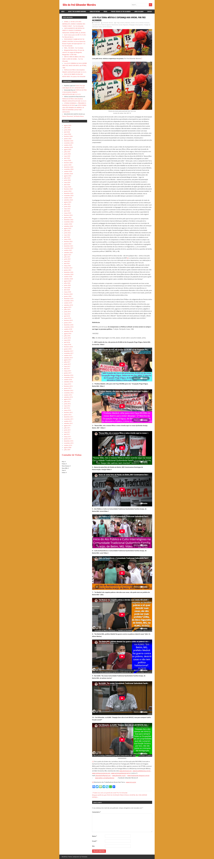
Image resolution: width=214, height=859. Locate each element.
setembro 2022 (68, 226)
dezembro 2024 (68, 167)
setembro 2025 (68, 147)
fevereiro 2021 (68, 268)
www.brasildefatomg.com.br (141, 771)
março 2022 (67, 239)
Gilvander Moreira (108, 22)
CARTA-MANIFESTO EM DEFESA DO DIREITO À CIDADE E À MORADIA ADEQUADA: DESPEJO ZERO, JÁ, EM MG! (74, 30)
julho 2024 (67, 178)
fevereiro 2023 (68, 215)
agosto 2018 (67, 333)
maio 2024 (67, 182)
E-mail (94, 841)
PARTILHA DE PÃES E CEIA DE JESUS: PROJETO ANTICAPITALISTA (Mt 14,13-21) (74, 92)
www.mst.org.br (131, 782)
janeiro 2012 (67, 414)
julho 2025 (67, 152)
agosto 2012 (67, 399)
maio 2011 (67, 432)
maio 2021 (67, 261)
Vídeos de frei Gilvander (105, 27)
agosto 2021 (67, 255)
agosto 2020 (67, 281)
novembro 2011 (68, 419)
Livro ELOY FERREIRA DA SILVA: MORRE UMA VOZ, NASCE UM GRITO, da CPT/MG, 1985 (74, 65)
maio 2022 (67, 235)
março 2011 (67, 436)
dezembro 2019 (68, 298)
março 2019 (67, 318)
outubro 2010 (68, 445)
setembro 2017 (68, 358)
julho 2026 (67, 127)
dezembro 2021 (68, 246)
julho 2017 (67, 362)
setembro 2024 (68, 173)
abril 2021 (67, 263)
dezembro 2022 (68, 219)
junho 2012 (67, 404)
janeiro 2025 (67, 165)
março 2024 (67, 187)
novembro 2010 (68, 443)
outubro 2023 (68, 197)
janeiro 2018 (67, 349)
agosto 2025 (67, 149)
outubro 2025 (68, 145)
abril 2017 (67, 368)
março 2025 (67, 160)
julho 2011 (67, 428)
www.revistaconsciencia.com (101, 773)
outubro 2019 (68, 303)
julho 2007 (67, 449)
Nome (94, 836)
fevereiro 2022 (68, 241)
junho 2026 (67, 130)
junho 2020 (67, 285)
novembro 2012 (68, 393)
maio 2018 (67, 340)
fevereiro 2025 (68, 162)
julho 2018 (67, 336)
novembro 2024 (68, 169)
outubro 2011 (68, 421)
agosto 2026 (67, 125)
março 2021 (67, 265)
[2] (127, 258)
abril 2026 (67, 132)
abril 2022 (67, 237)
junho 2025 (67, 154)
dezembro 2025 (68, 141)
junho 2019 (67, 311)
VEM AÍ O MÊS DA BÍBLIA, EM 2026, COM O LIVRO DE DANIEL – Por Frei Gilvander (73, 59)
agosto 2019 (67, 307)
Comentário (96, 812)
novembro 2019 (68, 300)
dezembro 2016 (68, 375)
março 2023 (67, 213)
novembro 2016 (68, 377)
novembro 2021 (68, 248)
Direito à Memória (125, 22)
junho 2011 (67, 430)
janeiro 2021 (67, 270)
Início (62, 11)
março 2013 (67, 384)
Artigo (118, 22)
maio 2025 (67, 156)
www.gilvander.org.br (119, 775)
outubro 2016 (68, 379)
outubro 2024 (68, 171)
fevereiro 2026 (68, 136)
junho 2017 (67, 364)
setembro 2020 (68, 279)
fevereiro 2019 (68, 320)
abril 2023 (67, 211)
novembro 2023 (68, 195)
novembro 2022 (68, 222)
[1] (93, 761)
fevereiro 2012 (68, 412)
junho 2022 (67, 233)
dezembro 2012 (68, 390)
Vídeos (105, 11)
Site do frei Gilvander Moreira (79, 5)
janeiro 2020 (67, 296)
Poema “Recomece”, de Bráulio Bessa (73, 116)
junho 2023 (67, 206)
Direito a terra (135, 22)
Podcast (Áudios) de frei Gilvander (120, 11)
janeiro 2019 (67, 322)
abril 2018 (67, 342)
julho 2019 (67, 309)
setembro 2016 (68, 382)
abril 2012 (67, 408)
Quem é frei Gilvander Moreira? (77, 11)
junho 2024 (67, 180)
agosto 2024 (67, 176)
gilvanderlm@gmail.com (103, 775)
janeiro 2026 (67, 138)
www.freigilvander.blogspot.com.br (138, 775)
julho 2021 (67, 257)
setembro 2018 (68, 331)
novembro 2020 (68, 274)
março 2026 (67, 134)
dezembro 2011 (68, 417)
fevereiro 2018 (68, 346)
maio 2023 (67, 209)
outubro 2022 (68, 224)
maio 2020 (67, 287)
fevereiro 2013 (68, 386)
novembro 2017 (68, 353)
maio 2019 (67, 314)
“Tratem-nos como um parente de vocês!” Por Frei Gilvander (110, 793)
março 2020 (67, 292)
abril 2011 (67, 434)
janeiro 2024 (67, 191)
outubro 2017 (68, 355)
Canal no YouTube (95, 11)
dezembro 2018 (68, 325)
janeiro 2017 (67, 373)
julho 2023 (67, 204)
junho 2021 (67, 259)
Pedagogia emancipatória (136, 25)
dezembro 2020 (68, 272)
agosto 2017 (67, 360)
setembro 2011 (68, 423)
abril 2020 (67, 290)
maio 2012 (67, 406)
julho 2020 (67, 283)
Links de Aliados (138, 11)
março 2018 (67, 344)
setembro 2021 (68, 252)
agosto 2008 (67, 447)
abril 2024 (67, 184)
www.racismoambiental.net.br (120, 773)
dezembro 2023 (68, 193)
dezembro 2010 (68, 441)
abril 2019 (67, 316)
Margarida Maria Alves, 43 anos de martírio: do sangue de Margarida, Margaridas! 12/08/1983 (73, 52)
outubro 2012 (68, 395)
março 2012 (67, 410)
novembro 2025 (68, 143)
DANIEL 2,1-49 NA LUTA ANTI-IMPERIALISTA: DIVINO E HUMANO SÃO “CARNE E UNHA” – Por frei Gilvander (73, 24)
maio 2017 (67, 366)
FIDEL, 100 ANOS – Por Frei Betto (73, 48)
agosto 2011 (67, 425)
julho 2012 (67, 401)
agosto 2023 (67, 202)
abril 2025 (67, 158)
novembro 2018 (68, 327)
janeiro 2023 (67, 217)
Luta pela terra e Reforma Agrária (101, 25)
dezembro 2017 (68, 351)
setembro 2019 (68, 305)
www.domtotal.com (125, 771)
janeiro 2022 (67, 244)
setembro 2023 (68, 200)
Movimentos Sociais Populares (120, 25)
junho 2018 (67, 338)
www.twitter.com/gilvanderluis (104, 778)
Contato (149, 11)
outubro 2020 (68, 276)
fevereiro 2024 (68, 189)
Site (93, 846)
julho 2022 (67, 230)
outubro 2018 (68, 329)
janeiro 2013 (67, 388)
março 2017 (67, 371)
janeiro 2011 (67, 439)
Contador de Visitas (72, 455)
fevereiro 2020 (68, 294)
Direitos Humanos (144, 22)
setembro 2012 (68, 397)
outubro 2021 (68, 250)
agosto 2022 (67, 228)
